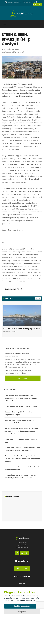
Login (28, 2)
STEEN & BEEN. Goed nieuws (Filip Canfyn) (22, 329)
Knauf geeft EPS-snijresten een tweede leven (21, 440)
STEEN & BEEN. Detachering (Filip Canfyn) (21, 406)
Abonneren (23, 378)
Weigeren (22, 612)
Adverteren (37, 4)
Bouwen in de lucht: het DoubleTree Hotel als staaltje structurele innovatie (21, 476)
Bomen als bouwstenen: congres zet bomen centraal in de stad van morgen (22, 449)
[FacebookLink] (32, 2)
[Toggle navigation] (5, 24)
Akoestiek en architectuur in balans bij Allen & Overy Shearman (23, 468)
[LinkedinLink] (35, 2)
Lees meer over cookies (25, 600)
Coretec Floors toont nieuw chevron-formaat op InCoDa (19, 421)
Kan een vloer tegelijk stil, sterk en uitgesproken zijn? (18, 413)
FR (24, 2)
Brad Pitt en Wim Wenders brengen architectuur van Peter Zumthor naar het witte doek (21, 398)
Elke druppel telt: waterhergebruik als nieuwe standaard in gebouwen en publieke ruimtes (22, 458)
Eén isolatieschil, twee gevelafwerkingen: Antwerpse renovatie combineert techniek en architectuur (22, 431)
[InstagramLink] (37, 2)
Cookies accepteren (22, 606)
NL (20, 2)
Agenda (22, 583)
